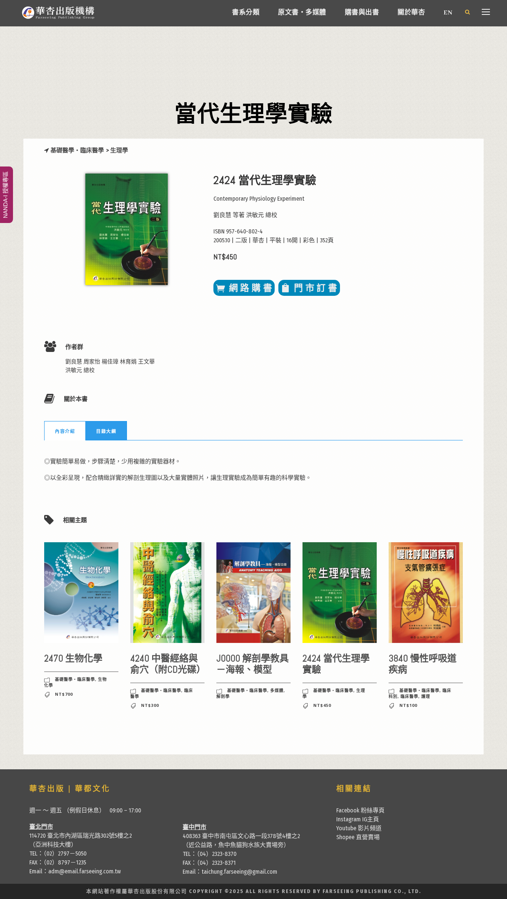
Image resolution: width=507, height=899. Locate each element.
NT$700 (64, 694)
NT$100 (408, 705)
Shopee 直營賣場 (358, 837)
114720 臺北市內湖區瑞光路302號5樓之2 (80, 835)
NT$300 (150, 705)
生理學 (119, 150)
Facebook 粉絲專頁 (360, 810)
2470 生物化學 (73, 658)
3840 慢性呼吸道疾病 (423, 664)
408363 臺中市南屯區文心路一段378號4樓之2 (241, 836)
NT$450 (322, 705)
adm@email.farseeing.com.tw (84, 871)
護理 (425, 696)
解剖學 (223, 696)
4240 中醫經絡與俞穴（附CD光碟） (168, 664)
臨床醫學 (409, 696)
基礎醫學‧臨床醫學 (77, 150)
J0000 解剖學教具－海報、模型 (252, 664)
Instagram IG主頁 (357, 819)
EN (448, 13)
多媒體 (277, 690)
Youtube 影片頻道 (359, 828)
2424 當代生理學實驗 (336, 664)
